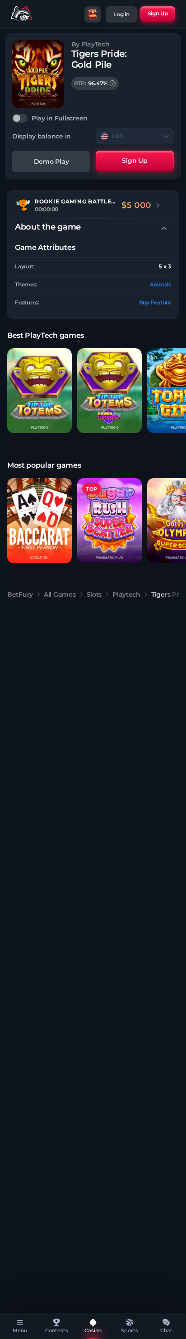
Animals (160, 284)
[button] (39, 390)
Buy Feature (155, 302)
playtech (126, 594)
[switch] (93, 118)
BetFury (20, 594)
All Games (59, 594)
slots (94, 594)
